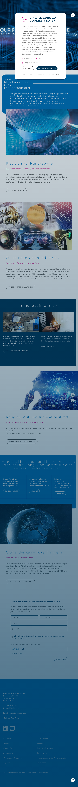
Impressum (40, 75)
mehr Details (54, 75)
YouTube (42, 59)
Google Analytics (31, 63)
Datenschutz (27, 75)
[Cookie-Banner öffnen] (73, 780)
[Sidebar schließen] (73, 15)
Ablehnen (27, 68)
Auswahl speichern (47, 68)
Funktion (28, 59)
